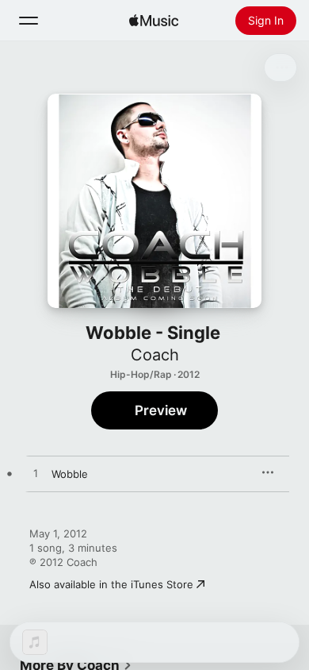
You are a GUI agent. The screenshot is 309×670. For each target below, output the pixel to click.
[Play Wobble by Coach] (36, 474)
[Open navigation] (28, 20)
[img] (153, 20)
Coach (155, 354)
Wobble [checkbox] (70, 474)
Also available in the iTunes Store (111, 584)
